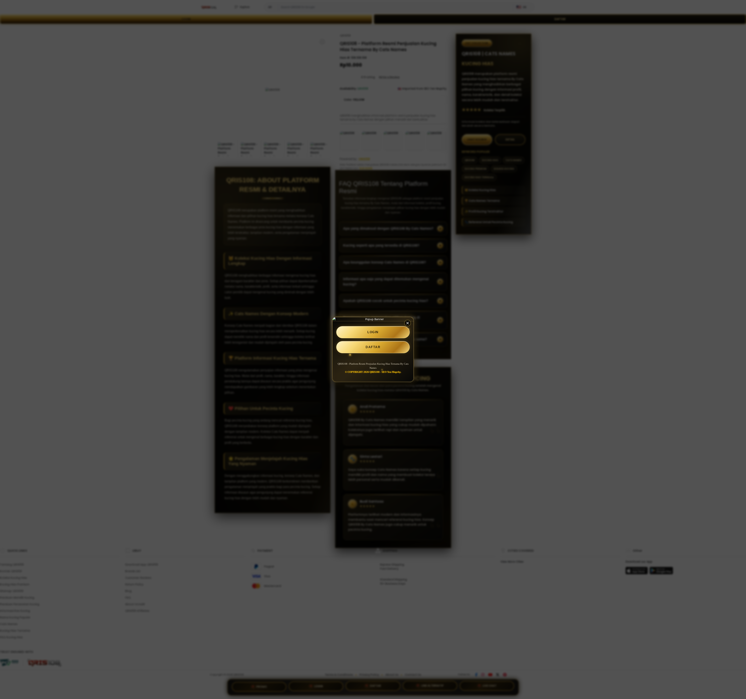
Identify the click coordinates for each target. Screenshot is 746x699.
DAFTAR (373, 347)
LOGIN (373, 332)
